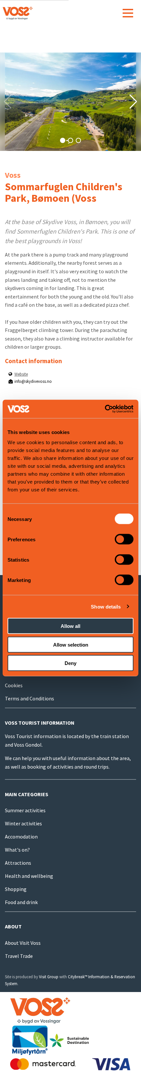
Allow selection (70, 644)
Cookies (14, 685)
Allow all (70, 626)
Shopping (16, 889)
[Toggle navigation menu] (127, 13)
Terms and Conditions (29, 698)
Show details (106, 606)
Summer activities (25, 810)
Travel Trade (19, 956)
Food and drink (21, 902)
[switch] (124, 539)
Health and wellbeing (29, 876)
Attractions (18, 862)
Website (21, 374)
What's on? (17, 849)
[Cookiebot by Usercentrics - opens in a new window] (104, 409)
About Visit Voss (23, 943)
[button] (62, 140)
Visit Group (48, 976)
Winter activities (23, 823)
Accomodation (21, 836)
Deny (70, 663)
